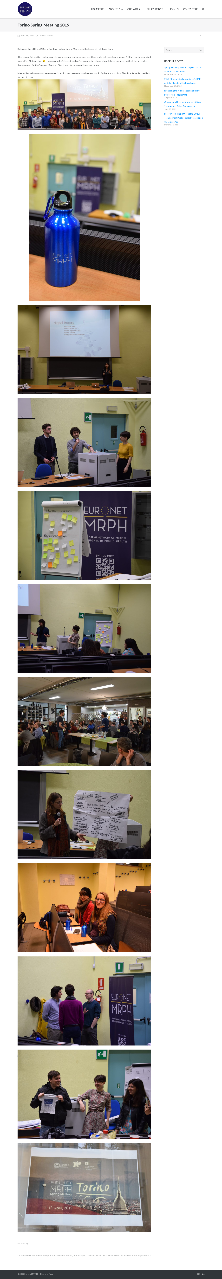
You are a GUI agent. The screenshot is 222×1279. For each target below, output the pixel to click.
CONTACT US (190, 9)
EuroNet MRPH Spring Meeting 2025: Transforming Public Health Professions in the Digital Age (183, 117)
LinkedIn (203, 1274)
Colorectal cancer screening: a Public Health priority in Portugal (52, 1255)
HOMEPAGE (97, 9)
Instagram (198, 1274)
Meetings (25, 1243)
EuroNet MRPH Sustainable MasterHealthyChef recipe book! (118, 1255)
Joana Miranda (46, 35)
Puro (51, 1274)
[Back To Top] (214, 1271)
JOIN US (174, 9)
